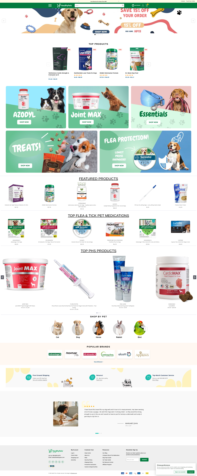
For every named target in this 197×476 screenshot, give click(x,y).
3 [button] (101, 433)
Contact (183, 1)
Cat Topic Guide (107, 460)
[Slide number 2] (98, 20)
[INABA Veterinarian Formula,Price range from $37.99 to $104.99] (111, 59)
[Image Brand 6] (142, 354)
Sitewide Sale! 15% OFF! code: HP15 (98, 1)
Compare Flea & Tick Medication (111, 455)
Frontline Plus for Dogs (115, 242)
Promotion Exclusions (90, 464)
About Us (87, 455)
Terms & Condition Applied (40, 380)
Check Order (74, 455)
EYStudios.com (74, 473)
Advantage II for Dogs (16, 242)
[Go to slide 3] (100, 312)
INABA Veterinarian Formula (49, 205)
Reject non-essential (180, 472)
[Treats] (51, 152)
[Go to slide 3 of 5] (98, 34)
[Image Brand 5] (124, 354)
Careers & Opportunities (91, 467)
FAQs (86, 457)
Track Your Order (190, 1)
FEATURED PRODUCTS (98, 179)
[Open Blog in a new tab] (62, 462)
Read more (99, 380)
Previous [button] (79, 1)
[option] (57, 328)
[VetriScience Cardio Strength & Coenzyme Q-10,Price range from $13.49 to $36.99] (60, 59)
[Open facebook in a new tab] (49, 462)
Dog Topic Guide (107, 457)
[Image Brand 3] (89, 354)
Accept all (190, 472)
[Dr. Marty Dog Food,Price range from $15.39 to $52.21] (137, 59)
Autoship (73, 460)
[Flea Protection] (145, 152)
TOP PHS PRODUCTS (98, 251)
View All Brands (98, 361)
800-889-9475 (57, 455)
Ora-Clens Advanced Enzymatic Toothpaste (123, 306)
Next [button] (119, 1)
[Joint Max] (98, 107)
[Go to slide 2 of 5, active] (96, 34)
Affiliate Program (107, 464)
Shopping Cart (75, 457)
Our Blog (105, 453)
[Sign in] (143, 5)
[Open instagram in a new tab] (56, 462)
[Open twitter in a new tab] (53, 462)
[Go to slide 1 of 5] (94, 34)
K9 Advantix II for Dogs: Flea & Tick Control (49, 242)
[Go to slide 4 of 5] (100, 34)
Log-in (72, 453)
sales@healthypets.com (58, 457)
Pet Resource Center (108, 462)
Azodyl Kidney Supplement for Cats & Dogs (115, 206)
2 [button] (99, 433)
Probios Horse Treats (180, 205)
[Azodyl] (36, 107)
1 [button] (97, 433)
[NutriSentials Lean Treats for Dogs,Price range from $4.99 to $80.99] (85, 59)
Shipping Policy (89, 462)
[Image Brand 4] (107, 354)
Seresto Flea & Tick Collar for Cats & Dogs (82, 242)
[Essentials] (161, 107)
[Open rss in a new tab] (59, 462)
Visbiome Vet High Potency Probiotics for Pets (16, 205)
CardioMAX (172, 306)
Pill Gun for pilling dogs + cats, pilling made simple (148, 205)
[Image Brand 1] (54, 354)
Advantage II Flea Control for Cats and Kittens (147, 242)
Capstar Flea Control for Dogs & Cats (180, 242)
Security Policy (88, 460)
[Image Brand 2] (72, 354)
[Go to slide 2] (194, 277)
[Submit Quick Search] (122, 5)
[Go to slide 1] (2, 277)
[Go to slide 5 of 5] (102, 34)
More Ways (155, 380)
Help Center (88, 453)
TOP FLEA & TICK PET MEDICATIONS (98, 216)
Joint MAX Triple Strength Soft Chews (25, 306)
